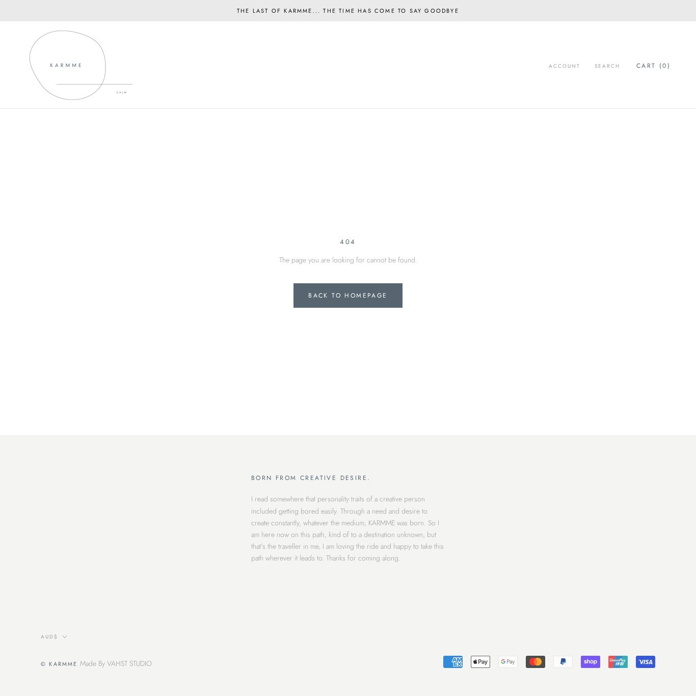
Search (607, 66)
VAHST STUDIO (129, 663)
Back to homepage (347, 295)
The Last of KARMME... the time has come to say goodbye (348, 11)
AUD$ (49, 636)
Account (564, 66)
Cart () (653, 65)
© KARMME (59, 664)
